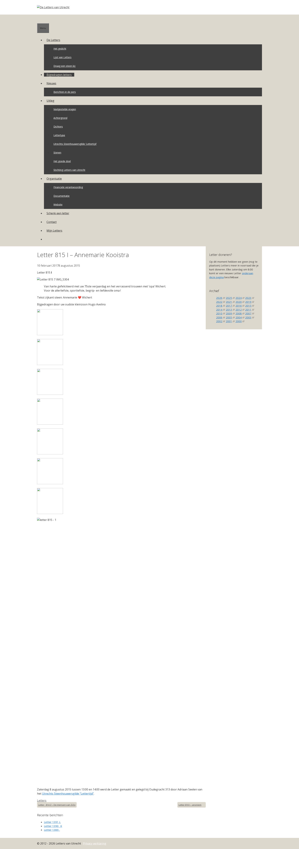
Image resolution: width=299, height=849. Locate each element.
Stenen (57, 152)
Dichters (58, 126)
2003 (248, 317)
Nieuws (51, 83)
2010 (219, 313)
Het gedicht (59, 48)
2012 (238, 309)
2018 (219, 305)
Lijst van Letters (62, 57)
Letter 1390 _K (53, 826)
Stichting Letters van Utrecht (69, 169)
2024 (238, 298)
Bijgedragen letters (59, 75)
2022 (219, 301)
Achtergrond (60, 118)
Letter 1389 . (52, 830)
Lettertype (59, 135)
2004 (238, 317)
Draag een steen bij (64, 66)
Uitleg (50, 101)
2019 (248, 301)
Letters (41, 800)
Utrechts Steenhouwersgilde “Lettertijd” (68, 793)
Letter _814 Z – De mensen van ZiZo (56, 804)
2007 (248, 313)
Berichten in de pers (64, 92)
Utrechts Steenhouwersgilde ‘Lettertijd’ (75, 144)
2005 (229, 317)
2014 (219, 309)
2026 (219, 298)
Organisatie (54, 179)
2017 (229, 305)
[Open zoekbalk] (39, 19)
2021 (229, 301)
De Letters (53, 40)
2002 (219, 321)
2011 (248, 309)
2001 (229, 321)
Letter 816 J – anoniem (190, 804)
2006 (219, 317)
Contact (52, 222)
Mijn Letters (54, 230)
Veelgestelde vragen (64, 109)
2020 (238, 301)
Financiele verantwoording (68, 187)
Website (57, 204)
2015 (248, 305)
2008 (238, 313)
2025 (229, 298)
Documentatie (61, 195)
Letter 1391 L (52, 822)
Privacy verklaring (94, 843)
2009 (229, 313)
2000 (238, 321)
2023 (248, 298)
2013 (229, 309)
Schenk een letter (58, 213)
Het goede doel (62, 161)
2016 (238, 305)
